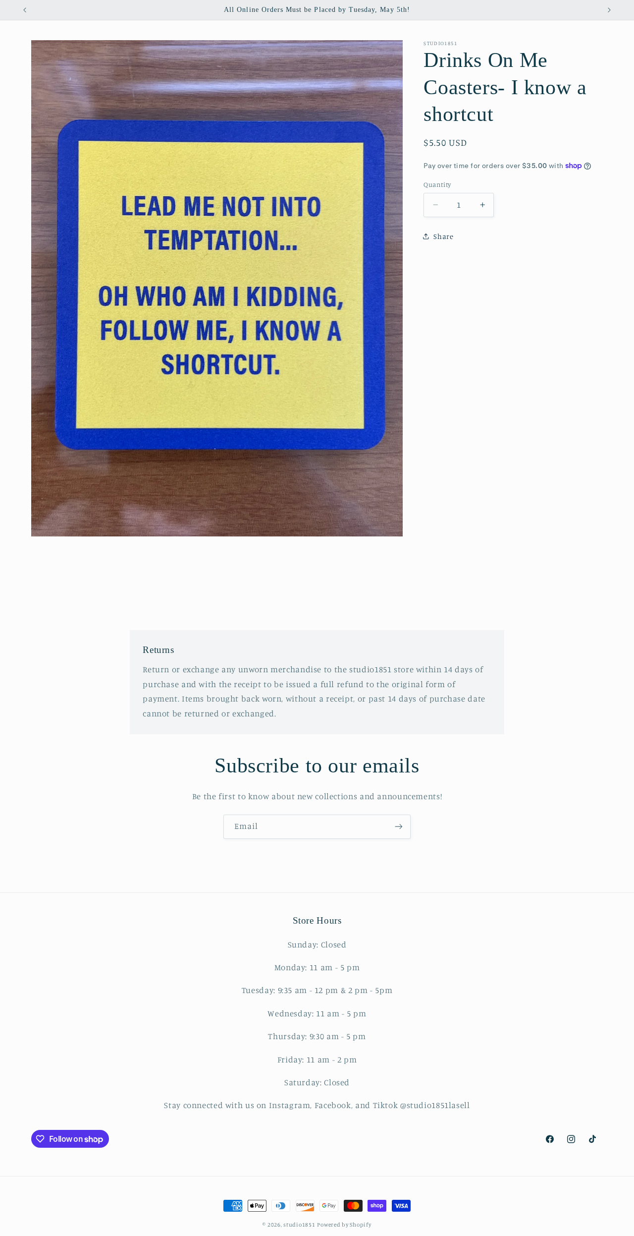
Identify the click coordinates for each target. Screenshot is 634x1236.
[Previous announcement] (25, 10)
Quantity (437, 184)
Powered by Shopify (344, 1224)
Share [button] (443, 236)
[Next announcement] (609, 10)
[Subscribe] (398, 827)
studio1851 (299, 1224)
